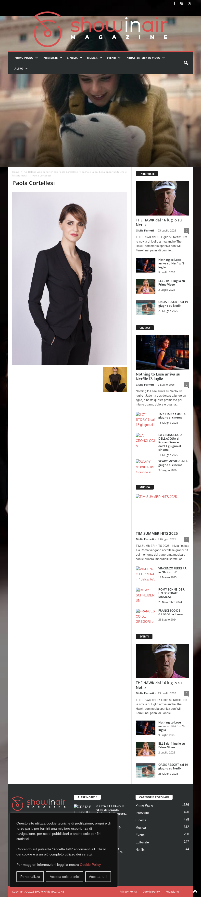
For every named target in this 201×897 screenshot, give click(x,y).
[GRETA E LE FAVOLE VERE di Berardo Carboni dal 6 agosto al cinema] (83, 811)
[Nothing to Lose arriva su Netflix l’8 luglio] (145, 265)
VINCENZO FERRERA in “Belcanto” (172, 570)
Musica (92, 57)
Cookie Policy (90, 865)
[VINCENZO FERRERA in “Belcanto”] (145, 573)
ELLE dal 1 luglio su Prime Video (171, 283)
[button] (185, 63)
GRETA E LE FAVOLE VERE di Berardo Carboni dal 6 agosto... (111, 810)
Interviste (50, 57)
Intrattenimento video (143, 57)
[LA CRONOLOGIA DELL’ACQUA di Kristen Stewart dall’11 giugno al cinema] (145, 440)
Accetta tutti (98, 877)
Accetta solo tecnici (64, 877)
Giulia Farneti (145, 230)
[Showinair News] (100, 29)
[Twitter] (189, 3)
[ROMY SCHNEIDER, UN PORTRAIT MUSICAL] (145, 595)
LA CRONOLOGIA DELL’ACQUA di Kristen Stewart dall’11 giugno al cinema (170, 442)
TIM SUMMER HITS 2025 (157, 533)
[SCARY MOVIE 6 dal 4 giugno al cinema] (145, 466)
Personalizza (30, 877)
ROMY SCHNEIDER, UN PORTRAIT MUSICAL (171, 593)
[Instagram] (182, 3)
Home (15, 172)
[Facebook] (174, 3)
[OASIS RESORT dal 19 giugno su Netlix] (145, 307)
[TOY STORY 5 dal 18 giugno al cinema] (145, 419)
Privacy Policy (128, 891)
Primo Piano (23, 57)
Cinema (72, 57)
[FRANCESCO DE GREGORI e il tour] (145, 616)
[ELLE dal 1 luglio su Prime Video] (145, 286)
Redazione (172, 891)
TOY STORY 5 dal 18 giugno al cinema (172, 416)
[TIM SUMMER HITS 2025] (162, 511)
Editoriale (142, 842)
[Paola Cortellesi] (69, 278)
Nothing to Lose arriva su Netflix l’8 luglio (171, 263)
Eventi (111, 57)
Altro (18, 68)
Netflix (140, 850)
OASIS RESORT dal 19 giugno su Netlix (173, 304)
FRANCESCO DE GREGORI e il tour (170, 612)
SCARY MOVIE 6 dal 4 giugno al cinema (173, 463)
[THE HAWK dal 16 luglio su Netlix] (162, 198)
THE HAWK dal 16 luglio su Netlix (159, 222)
